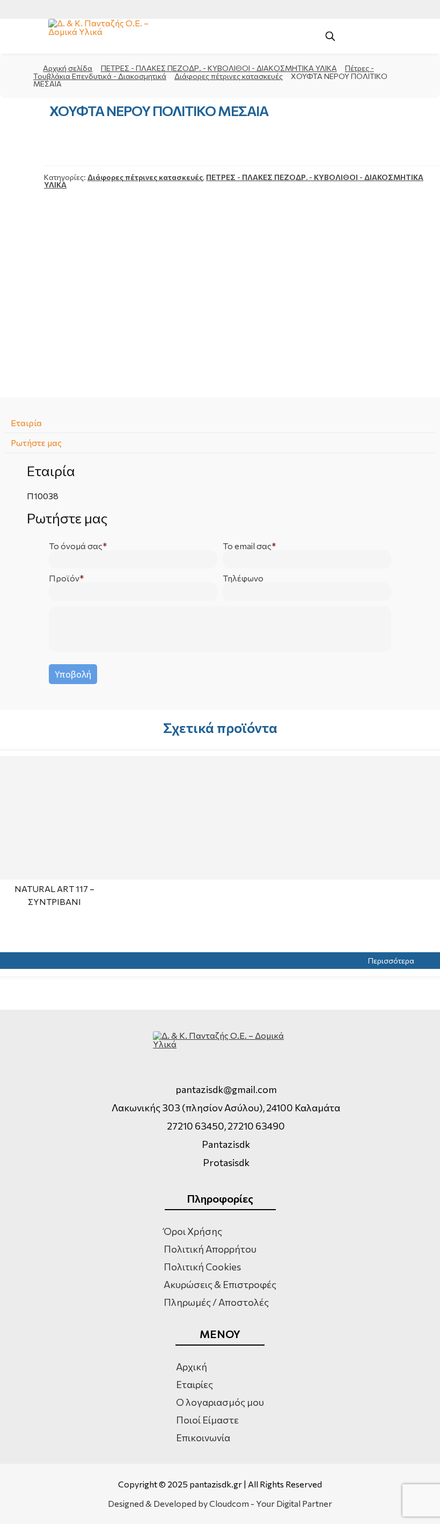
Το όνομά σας (75, 546)
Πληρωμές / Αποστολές (216, 1302)
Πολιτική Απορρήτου (210, 1249)
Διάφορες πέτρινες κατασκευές (228, 76)
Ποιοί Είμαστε (207, 1420)
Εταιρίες (194, 1384)
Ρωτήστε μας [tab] (36, 442)
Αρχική (191, 1366)
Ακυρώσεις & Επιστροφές (220, 1284)
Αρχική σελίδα (67, 68)
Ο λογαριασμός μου (220, 1402)
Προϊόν (64, 578)
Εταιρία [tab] (26, 423)
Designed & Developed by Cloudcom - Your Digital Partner (220, 1503)
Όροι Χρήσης (193, 1231)
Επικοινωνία (203, 1437)
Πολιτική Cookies (202, 1267)
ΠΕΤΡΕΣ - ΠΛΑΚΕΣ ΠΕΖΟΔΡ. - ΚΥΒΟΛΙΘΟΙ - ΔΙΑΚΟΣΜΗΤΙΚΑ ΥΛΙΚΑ (219, 68)
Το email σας (247, 546)
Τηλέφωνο (243, 578)
